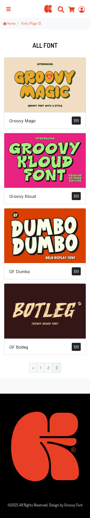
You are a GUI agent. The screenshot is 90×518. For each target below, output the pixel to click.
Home (11, 23)
